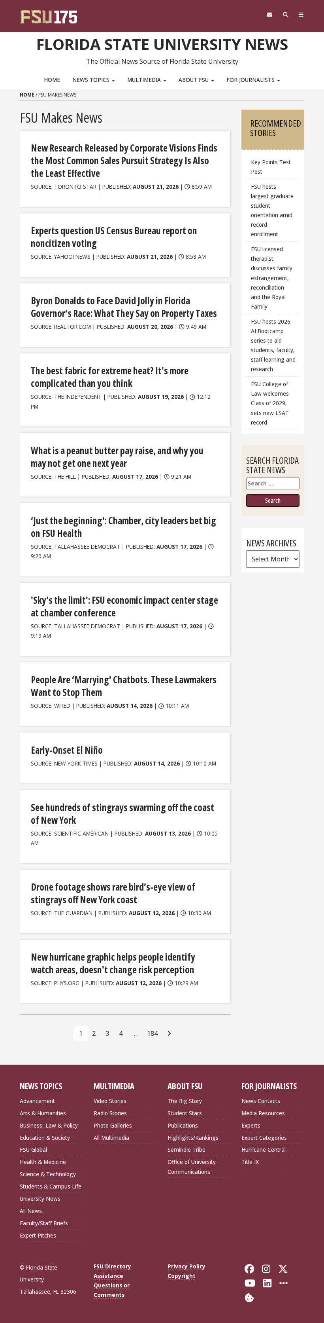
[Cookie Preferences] (249, 1296)
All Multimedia (111, 1137)
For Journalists (251, 79)
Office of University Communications (192, 1166)
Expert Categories (264, 1137)
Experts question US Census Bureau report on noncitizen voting (114, 237)
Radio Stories (110, 1113)
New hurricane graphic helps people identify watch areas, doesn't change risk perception (113, 963)
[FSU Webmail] (269, 14)
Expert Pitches (38, 1235)
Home (52, 79)
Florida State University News (162, 44)
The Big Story (185, 1101)
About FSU (194, 79)
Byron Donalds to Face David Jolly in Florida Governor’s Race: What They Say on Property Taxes (124, 307)
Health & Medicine (43, 1162)
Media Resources (263, 1113)
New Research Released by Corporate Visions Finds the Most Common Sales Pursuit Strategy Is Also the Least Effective (124, 160)
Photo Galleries (113, 1125)
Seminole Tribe (186, 1149)
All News (31, 1211)
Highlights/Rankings (193, 1137)
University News (40, 1198)
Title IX (250, 1162)
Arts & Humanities (43, 1113)
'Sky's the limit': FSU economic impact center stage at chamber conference (124, 606)
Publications (183, 1125)
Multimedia (144, 79)
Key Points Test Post (271, 166)
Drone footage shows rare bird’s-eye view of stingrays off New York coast (113, 893)
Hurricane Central (263, 1149)
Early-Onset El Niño (67, 749)
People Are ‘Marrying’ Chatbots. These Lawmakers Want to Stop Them (124, 686)
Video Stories (110, 1101)
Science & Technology (48, 1174)
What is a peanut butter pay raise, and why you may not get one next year (117, 457)
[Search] (285, 14)
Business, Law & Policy (49, 1125)
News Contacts (260, 1101)
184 (152, 1033)
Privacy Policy (186, 1266)
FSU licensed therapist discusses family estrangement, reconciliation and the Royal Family (271, 277)
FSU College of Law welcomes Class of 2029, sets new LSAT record (270, 403)
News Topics (91, 79)
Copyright (182, 1275)
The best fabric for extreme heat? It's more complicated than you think (109, 377)
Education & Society (45, 1137)
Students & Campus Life (50, 1186)
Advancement (37, 1101)
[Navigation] (301, 14)
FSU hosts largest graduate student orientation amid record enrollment (272, 210)
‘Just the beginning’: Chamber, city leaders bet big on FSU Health (123, 527)
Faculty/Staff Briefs (44, 1223)
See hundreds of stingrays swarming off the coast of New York (122, 813)
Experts (250, 1125)
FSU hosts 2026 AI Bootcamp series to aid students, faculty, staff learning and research (273, 345)
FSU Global (33, 1149)
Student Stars (185, 1113)
